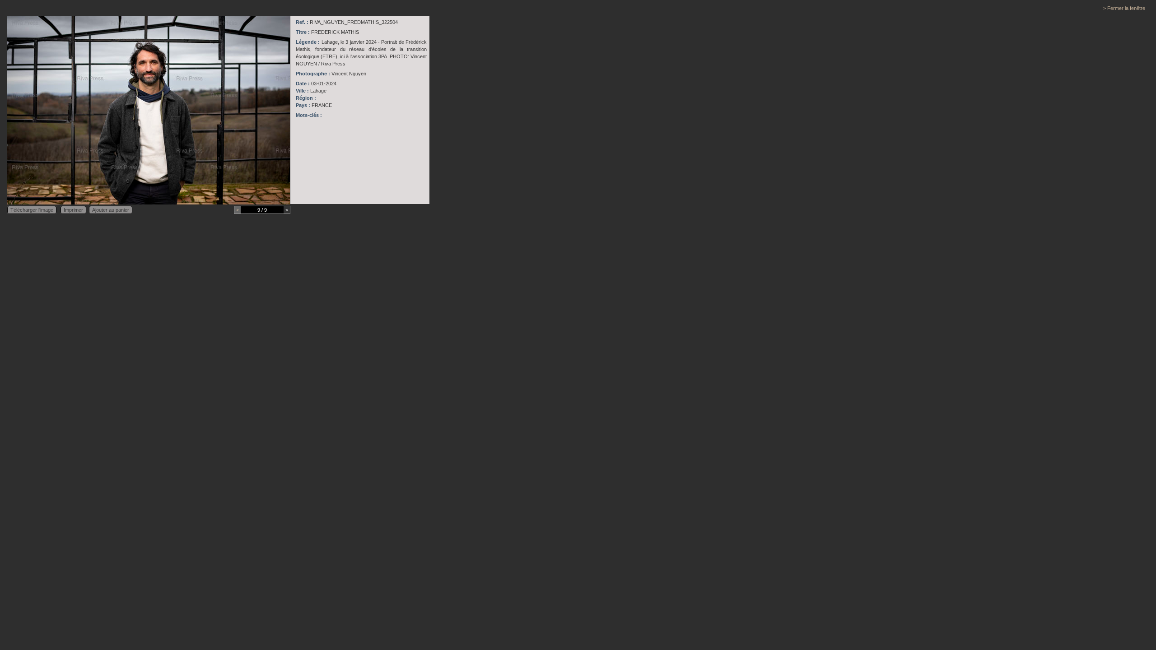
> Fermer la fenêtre (1124, 8)
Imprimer (73, 210)
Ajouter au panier (110, 210)
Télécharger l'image (31, 210)
